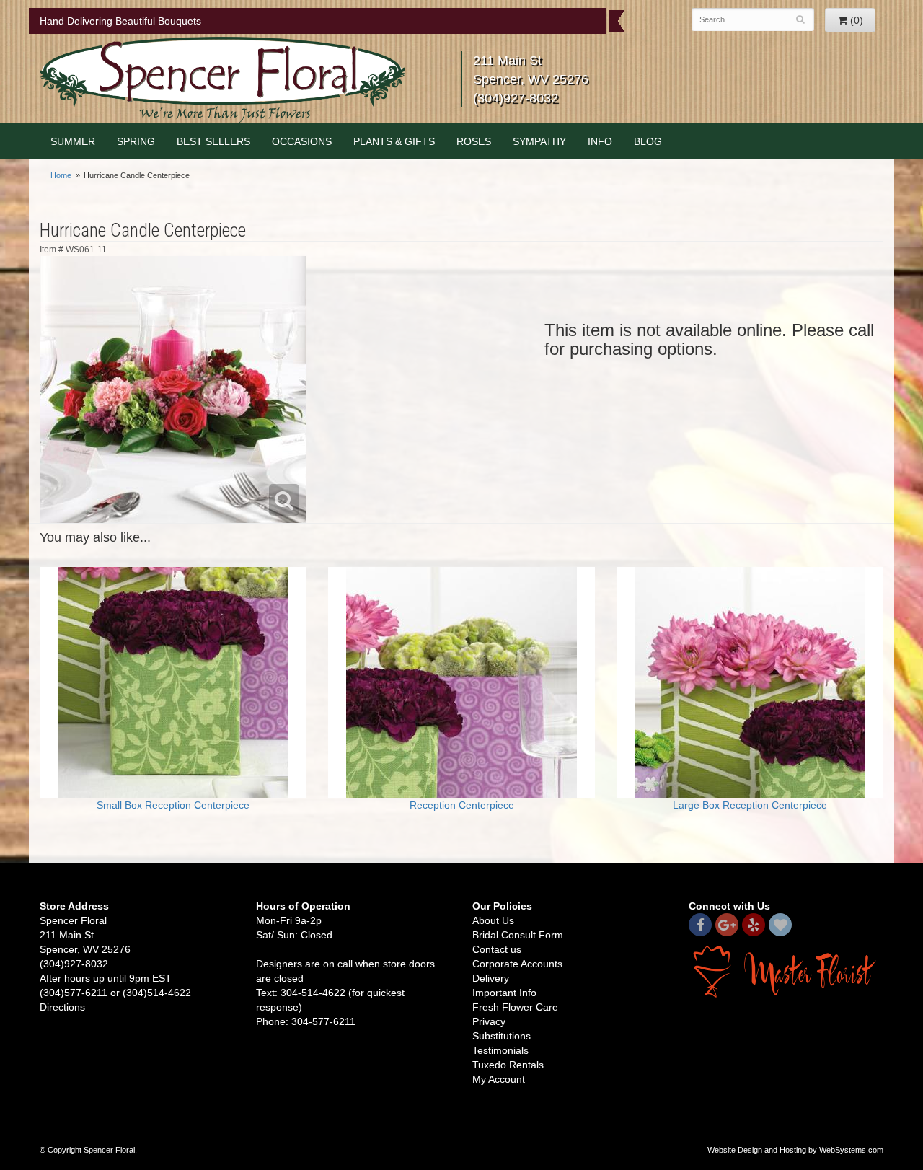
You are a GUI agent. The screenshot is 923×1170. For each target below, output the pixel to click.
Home (60, 175)
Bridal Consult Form (517, 935)
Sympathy (539, 141)
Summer (72, 141)
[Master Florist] (786, 970)
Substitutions (501, 1036)
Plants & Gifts (394, 141)
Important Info (504, 992)
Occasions (302, 141)
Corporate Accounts (517, 963)
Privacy (488, 1021)
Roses (473, 141)
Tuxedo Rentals (508, 1064)
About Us (493, 920)
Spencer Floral (222, 80)
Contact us (496, 949)
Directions (62, 1007)
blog (648, 141)
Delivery (490, 978)
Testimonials (500, 1050)
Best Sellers (213, 141)
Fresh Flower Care (515, 1007)
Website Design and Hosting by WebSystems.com (795, 1149)
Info (600, 141)
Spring (136, 141)
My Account (498, 1079)
